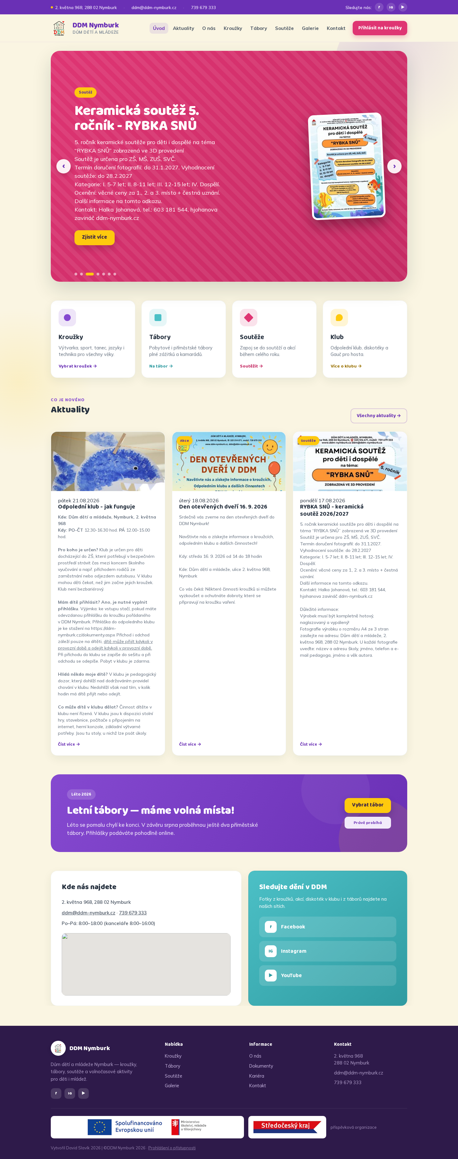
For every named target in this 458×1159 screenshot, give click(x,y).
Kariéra (256, 1076)
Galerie (310, 28)
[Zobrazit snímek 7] (114, 274)
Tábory (258, 28)
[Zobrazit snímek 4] (98, 274)
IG (391, 7)
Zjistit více (94, 237)
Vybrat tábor (368, 805)
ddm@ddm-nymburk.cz (153, 7)
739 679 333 (203, 7)
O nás (209, 28)
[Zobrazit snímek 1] (75, 274)
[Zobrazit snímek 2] (81, 274)
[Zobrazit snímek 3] (90, 274)
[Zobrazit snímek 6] (109, 274)
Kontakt (336, 28)
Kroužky (233, 28)
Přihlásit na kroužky (380, 28)
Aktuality (183, 28)
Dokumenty (261, 1066)
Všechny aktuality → (379, 416)
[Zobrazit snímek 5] (103, 274)
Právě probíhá (368, 822)
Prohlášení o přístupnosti (172, 1147)
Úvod (159, 28)
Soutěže (284, 28)
